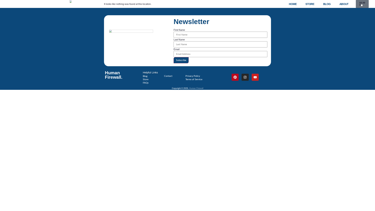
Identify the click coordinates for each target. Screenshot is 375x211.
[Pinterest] (235, 77)
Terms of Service (193, 79)
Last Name (179, 40)
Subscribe (181, 60)
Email (177, 49)
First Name (179, 30)
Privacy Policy (192, 76)
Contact (168, 76)
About (344, 4)
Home (293, 4)
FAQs (146, 83)
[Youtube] (255, 77)
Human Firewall (196, 88)
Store (309, 4)
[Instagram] (245, 77)
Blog (327, 4)
